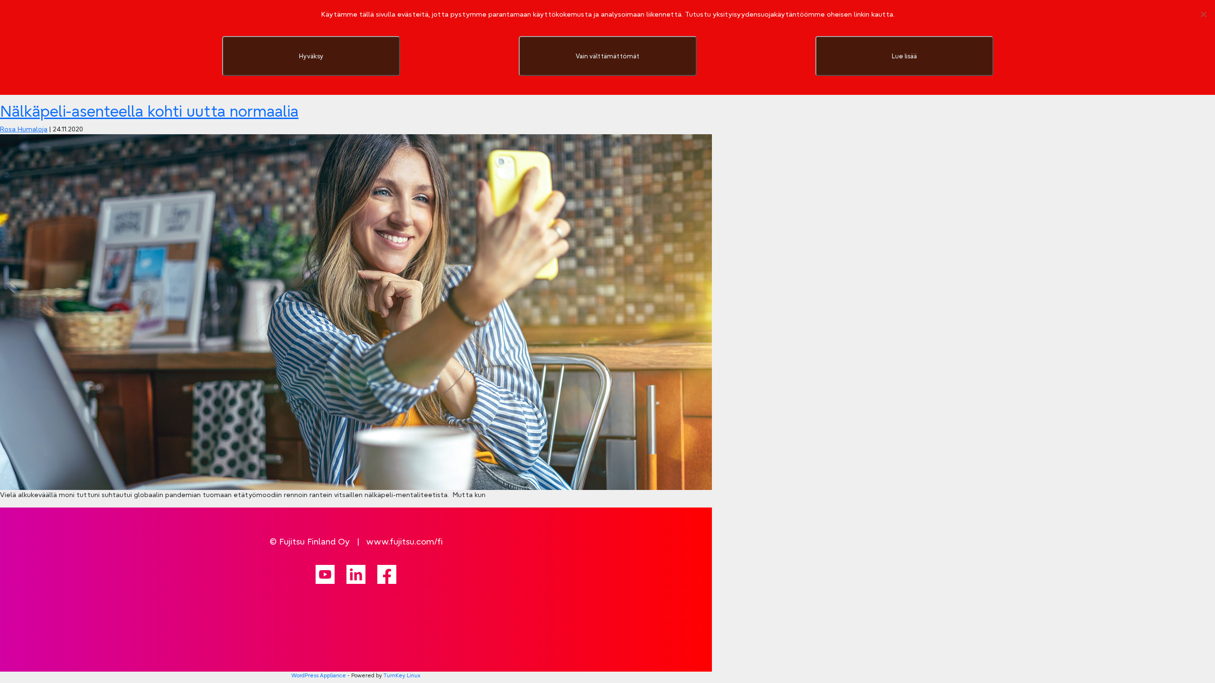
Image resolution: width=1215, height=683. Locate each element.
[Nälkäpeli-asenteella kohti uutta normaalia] (356, 311)
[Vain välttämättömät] (1203, 14)
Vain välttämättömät (607, 56)
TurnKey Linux (402, 675)
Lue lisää (904, 56)
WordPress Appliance (318, 675)
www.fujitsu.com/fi (404, 541)
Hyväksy (311, 56)
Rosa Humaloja (23, 129)
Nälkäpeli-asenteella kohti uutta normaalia (149, 111)
